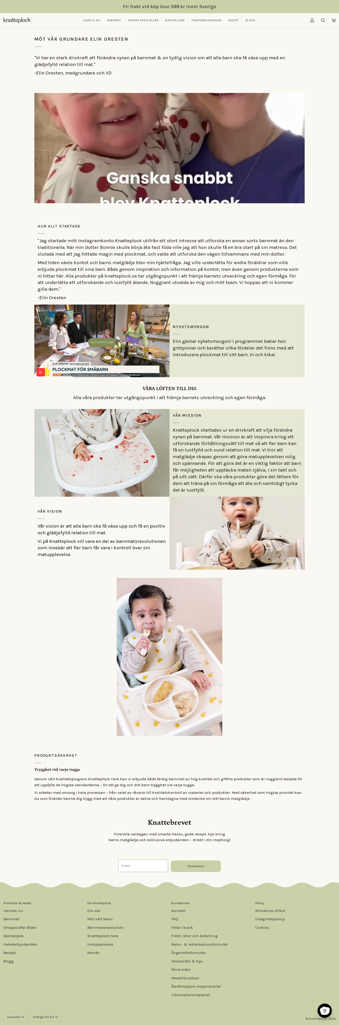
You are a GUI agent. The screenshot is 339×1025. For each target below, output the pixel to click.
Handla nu (13, 910)
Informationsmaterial (190, 994)
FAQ (174, 919)
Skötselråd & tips (187, 961)
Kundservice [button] (180, 903)
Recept (9, 952)
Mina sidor (180, 969)
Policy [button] (259, 903)
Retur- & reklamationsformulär (199, 944)
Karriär (93, 952)
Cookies (262, 927)
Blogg (8, 961)
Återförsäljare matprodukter (196, 986)
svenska (14, 1017)
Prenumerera (195, 866)
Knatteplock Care (102, 935)
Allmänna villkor (270, 910)
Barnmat (11, 919)
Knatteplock (318, 1019)
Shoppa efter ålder (19, 927)
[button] (92, 20)
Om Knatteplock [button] (99, 903)
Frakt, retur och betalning (194, 935)
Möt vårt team (100, 919)
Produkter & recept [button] (17, 903)
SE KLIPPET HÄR (102, 342)
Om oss (93, 910)
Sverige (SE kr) (43, 1017)
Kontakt (178, 910)
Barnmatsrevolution (105, 927)
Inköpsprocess (100, 944)
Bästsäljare (13, 935)
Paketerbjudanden (20, 944)
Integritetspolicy (270, 919)
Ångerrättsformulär (188, 952)
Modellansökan (185, 978)
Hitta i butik (182, 927)
